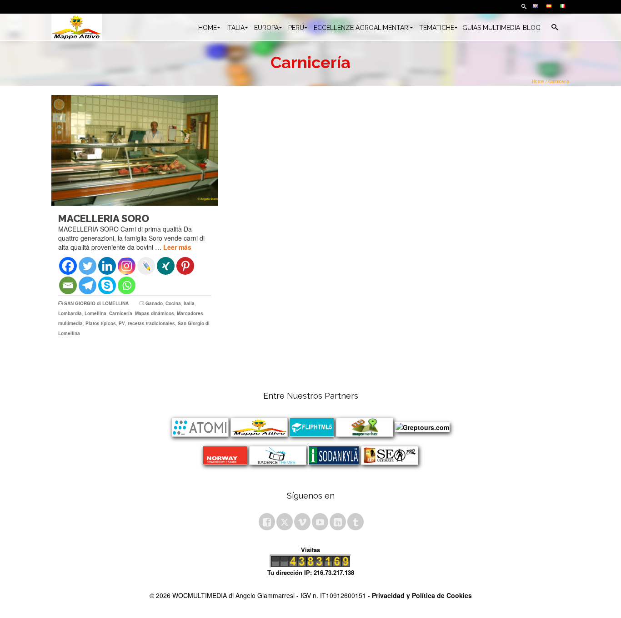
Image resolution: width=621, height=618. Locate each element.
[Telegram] (87, 285)
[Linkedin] (107, 266)
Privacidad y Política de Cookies (422, 595)
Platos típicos (100, 323)
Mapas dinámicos (154, 313)
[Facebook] (68, 266)
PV (122, 323)
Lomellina (95, 313)
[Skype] (107, 285)
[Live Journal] (146, 266)
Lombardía (70, 313)
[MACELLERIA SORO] (134, 150)
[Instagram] (126, 266)
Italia (189, 303)
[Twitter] (87, 266)
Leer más (177, 247)
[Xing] (166, 266)
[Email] (68, 285)
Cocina (173, 303)
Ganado (154, 303)
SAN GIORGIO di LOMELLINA (96, 303)
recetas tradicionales (151, 323)
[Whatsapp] (126, 285)
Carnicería (120, 313)
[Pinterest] (185, 266)
